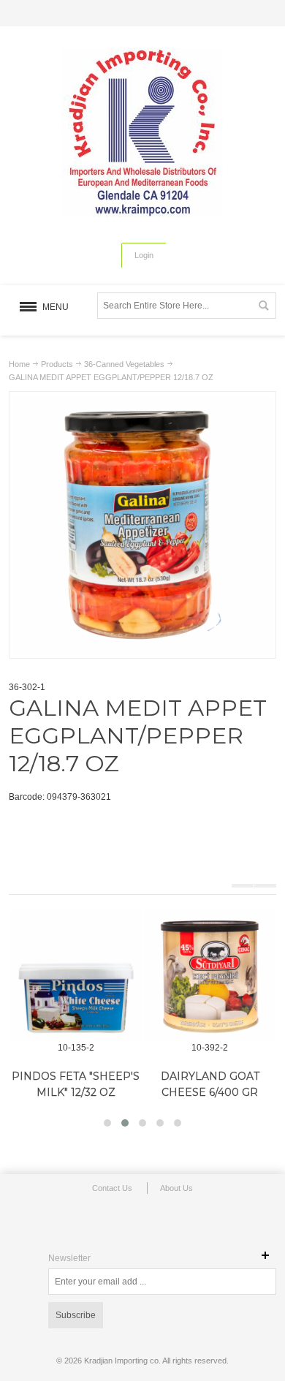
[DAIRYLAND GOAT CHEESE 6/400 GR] (210, 975)
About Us (176, 1188)
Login (143, 255)
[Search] (263, 305)
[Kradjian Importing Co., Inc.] (142, 132)
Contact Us (112, 1188)
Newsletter (69, 1258)
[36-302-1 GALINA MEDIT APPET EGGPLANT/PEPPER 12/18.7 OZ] (143, 402)
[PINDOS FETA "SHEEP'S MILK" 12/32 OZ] (76, 975)
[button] (107, 1123)
